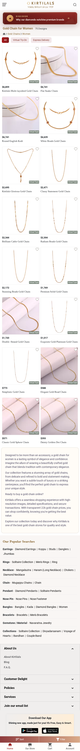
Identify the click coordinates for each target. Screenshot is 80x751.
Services (10, 697)
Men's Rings (43, 562)
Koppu (43, 549)
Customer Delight (15, 679)
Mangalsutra (24, 570)
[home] (4, 34)
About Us (10, 648)
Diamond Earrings (25, 549)
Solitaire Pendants (50, 590)
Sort (19, 739)
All (5, 40)
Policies (9, 688)
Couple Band (34, 635)
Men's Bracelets (39, 614)
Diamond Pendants (26, 590)
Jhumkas (8, 553)
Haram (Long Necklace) (47, 570)
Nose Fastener (38, 598)
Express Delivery (41, 40)
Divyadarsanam (52, 631)
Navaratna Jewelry (41, 622)
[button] (34, 81)
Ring (54, 562)
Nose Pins (22, 598)
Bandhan (18, 635)
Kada (30, 606)
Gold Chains (14, 34)
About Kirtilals (12, 656)
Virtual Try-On (20, 40)
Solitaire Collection (23, 562)
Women (26, 34)
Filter (60, 739)
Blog (6, 662)
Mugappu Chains (22, 582)
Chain (38, 582)
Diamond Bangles (46, 606)
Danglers (63, 549)
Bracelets (22, 614)
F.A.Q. (7, 667)
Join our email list (16, 706)
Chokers (69, 570)
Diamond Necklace (14, 574)
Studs (52, 549)
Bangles (19, 606)
